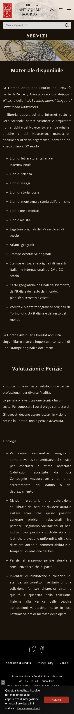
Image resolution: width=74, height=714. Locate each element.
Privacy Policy (45, 662)
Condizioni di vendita (18, 662)
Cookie (64, 662)
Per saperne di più (28, 708)
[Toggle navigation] (68, 9)
